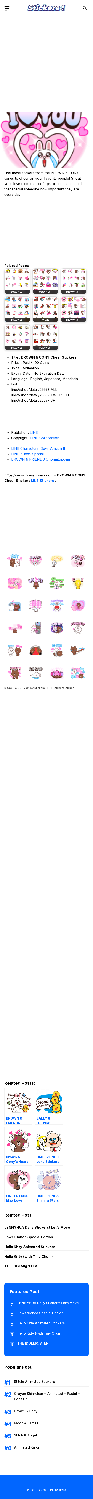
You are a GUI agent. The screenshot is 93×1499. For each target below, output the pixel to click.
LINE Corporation (44, 438)
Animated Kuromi (28, 1447)
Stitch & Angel (25, 1435)
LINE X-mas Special (27, 454)
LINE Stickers (42, 480)
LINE (34, 432)
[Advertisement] (46, 62)
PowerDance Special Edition (28, 1237)
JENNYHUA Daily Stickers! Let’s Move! (37, 1227)
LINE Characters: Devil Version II (38, 448)
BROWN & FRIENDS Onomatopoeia (40, 459)
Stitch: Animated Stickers (34, 1381)
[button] (85, 8)
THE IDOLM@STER (20, 1266)
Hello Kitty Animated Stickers (29, 1247)
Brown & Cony (25, 1411)
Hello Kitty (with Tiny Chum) (28, 1256)
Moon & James (26, 1423)
